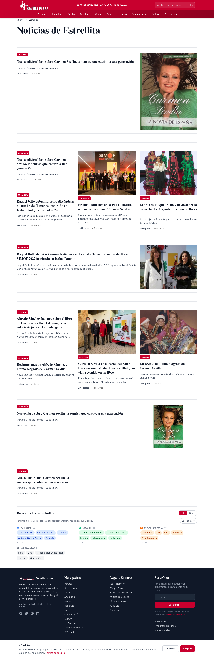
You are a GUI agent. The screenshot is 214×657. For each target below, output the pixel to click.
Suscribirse (175, 604)
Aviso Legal (115, 605)
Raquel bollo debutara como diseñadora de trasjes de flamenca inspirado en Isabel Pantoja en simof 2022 (45, 205)
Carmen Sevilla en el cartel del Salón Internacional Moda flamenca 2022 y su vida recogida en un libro (106, 368)
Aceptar (187, 648)
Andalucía (85, 14)
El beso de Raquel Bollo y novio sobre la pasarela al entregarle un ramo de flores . (168, 209)
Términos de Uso (118, 601)
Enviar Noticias (162, 630)
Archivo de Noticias (74, 627)
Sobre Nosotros (118, 583)
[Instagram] (32, 613)
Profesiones (170, 14)
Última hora (57, 14)
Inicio (20, 19)
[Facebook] (20, 613)
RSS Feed (69, 632)
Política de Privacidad (121, 592)
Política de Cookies (119, 596)
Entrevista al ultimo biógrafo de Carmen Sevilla (162, 366)
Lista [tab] (182, 512)
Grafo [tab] (192, 512)
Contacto (114, 610)
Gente (98, 14)
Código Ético (116, 588)
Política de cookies (55, 652)
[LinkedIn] (37, 613)
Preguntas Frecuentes (166, 625)
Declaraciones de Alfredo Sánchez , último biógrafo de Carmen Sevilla (42, 366)
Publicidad (160, 621)
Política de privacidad (175, 614)
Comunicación (139, 14)
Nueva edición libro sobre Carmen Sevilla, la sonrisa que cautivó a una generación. (42, 164)
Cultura (155, 14)
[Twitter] (26, 613)
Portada (41, 14)
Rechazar (170, 648)
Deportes (111, 14)
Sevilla (71, 14)
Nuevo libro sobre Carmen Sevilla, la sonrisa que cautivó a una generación (43, 480)
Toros (124, 14)
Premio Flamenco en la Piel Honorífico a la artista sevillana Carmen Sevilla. (105, 207)
